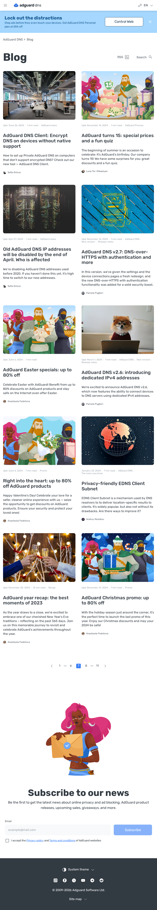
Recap (51, 587)
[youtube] (83, 880)
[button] (150, 21)
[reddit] (101, 880)
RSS (120, 57)
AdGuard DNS (13, 39)
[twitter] (74, 880)
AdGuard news (49, 125)
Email (8, 821)
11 (97, 665)
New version (88, 242)
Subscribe (133, 830)
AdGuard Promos (134, 125)
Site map (75, 899)
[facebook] (64, 880)
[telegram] (92, 880)
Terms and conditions (62, 840)
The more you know (92, 473)
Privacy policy (35, 840)
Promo (43, 471)
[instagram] (55, 880)
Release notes (105, 242)
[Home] (27, 5)
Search (142, 57)
